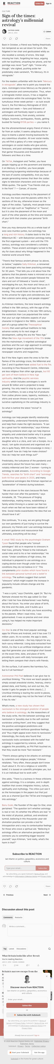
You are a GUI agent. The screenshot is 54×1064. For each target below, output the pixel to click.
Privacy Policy (20, 1023)
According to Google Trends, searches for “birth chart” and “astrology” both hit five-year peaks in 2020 (27, 474)
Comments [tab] (8, 917)
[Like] (4, 38)
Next (46, 895)
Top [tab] (5, 949)
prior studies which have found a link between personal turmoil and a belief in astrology (25, 573)
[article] (27, 960)
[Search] (49, 948)
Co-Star (6, 630)
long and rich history (14, 234)
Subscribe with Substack (28, 1015)
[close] (47, 976)
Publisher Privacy (41, 1041)
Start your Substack (20, 1052)
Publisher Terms (27, 1043)
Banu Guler (7, 805)
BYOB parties (27, 122)
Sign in (48, 3)
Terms (27, 1046)
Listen (48, 31)
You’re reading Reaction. (12, 959)
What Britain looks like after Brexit (21, 955)
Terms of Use (39, 1023)
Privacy (20, 1046)
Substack (14, 1058)
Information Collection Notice (32, 1026)
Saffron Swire (13, 30)
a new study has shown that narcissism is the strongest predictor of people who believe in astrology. (25, 709)
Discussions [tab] (21, 949)
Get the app (39, 1052)
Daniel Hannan (18, 962)
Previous (9, 895)
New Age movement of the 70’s (28, 338)
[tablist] (13, 917)
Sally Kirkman (29, 264)
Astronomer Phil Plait (12, 676)
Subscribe (39, 3)
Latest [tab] (11, 949)
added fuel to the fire (40, 364)
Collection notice (39, 1046)
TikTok (9, 161)
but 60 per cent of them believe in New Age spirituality (26, 374)
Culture (6, 11)
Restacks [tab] (18, 917)
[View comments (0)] (10, 38)
